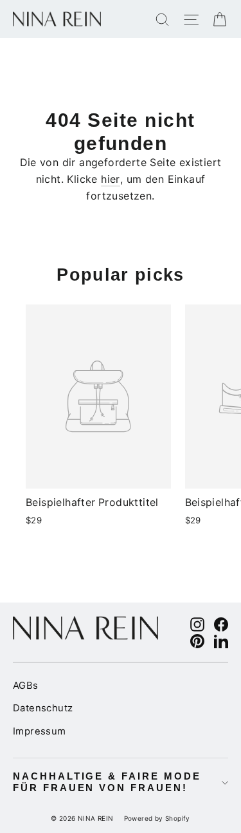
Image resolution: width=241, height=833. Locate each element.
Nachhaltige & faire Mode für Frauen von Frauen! (107, 782)
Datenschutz (43, 708)
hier (110, 179)
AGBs (26, 685)
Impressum (39, 731)
